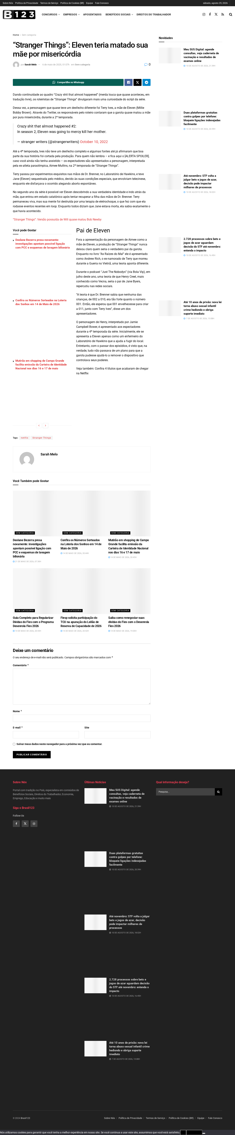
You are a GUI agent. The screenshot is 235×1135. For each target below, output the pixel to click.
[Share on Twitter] (137, 82)
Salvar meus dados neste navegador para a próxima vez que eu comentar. (59, 744)
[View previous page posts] (39, 425)
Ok (183, 1132)
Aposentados (92, 14)
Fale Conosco (102, 3)
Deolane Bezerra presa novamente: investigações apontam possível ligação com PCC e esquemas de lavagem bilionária (42, 243)
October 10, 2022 (94, 142)
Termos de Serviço (49, 3)
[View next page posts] (45, 425)
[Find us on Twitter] (216, 14)
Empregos (70, 14)
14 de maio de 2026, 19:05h (123, 631)
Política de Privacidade (26, 3)
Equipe (89, 3)
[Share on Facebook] (128, 82)
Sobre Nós (8, 3)
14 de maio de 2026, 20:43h (123, 557)
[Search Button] (230, 14)
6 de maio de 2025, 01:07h (55, 64)
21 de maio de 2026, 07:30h (28, 561)
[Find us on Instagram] (204, 14)
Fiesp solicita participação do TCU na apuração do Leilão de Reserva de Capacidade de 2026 (81, 622)
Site (86, 727)
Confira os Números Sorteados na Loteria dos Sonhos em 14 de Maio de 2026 (81, 544)
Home (16, 35)
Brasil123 (25, 1118)
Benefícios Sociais (118, 14)
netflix (24, 438)
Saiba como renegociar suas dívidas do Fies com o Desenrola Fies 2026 (128, 622)
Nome (17, 711)
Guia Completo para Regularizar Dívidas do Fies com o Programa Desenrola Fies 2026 (33, 622)
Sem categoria (29, 35)
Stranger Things (41, 438)
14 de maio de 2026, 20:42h (75, 631)
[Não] (203, 1133)
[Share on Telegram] (146, 82)
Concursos (49, 14)
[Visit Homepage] (19, 14)
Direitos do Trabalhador (154, 14)
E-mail (18, 727)
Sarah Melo (31, 64)
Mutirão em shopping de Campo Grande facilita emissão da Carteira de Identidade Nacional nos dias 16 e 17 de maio (41, 364)
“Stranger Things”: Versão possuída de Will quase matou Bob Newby (57, 219)
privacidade (194, 1132)
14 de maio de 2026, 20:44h (75, 553)
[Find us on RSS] (222, 14)
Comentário (21, 665)
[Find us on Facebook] (210, 14)
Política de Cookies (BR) (72, 3)
